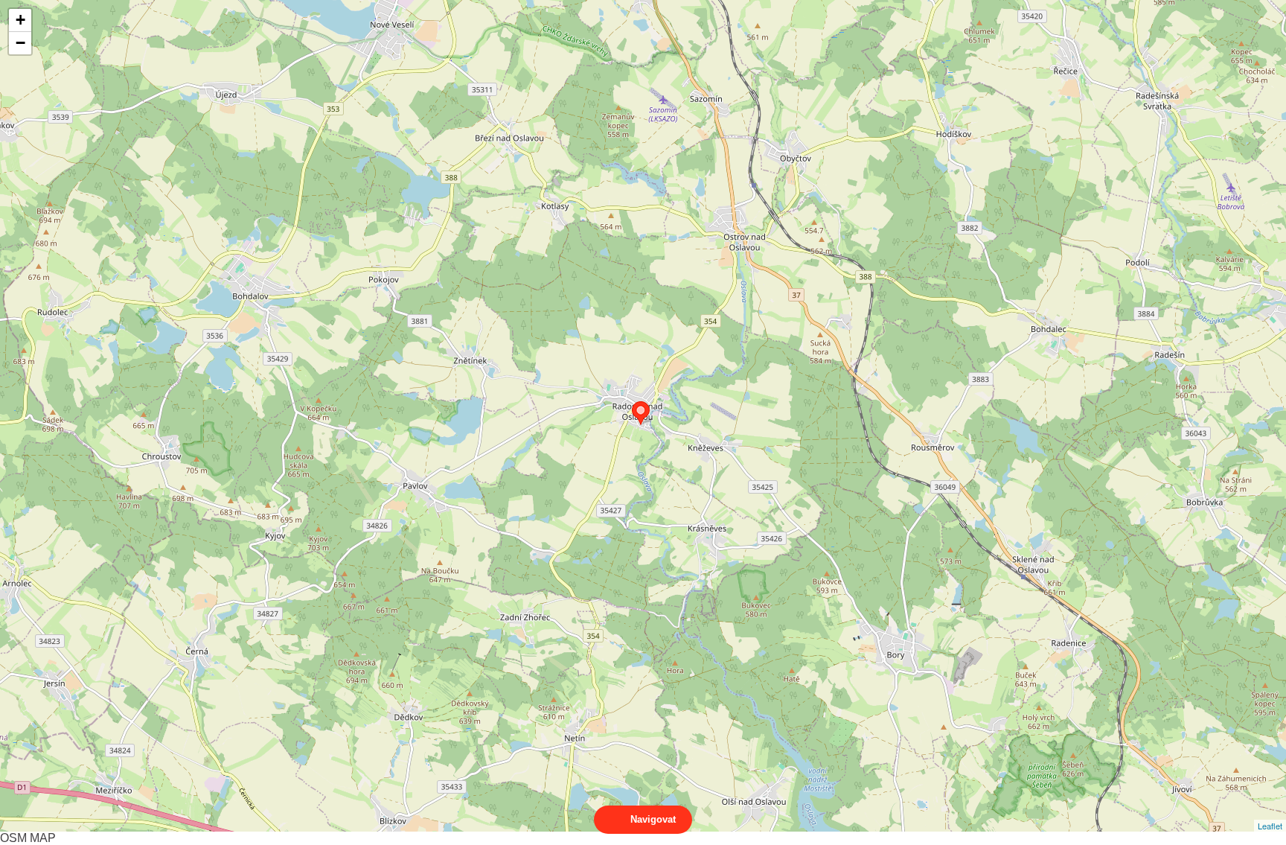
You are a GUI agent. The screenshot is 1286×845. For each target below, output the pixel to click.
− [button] (20, 43)
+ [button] (20, 19)
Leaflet (1270, 826)
